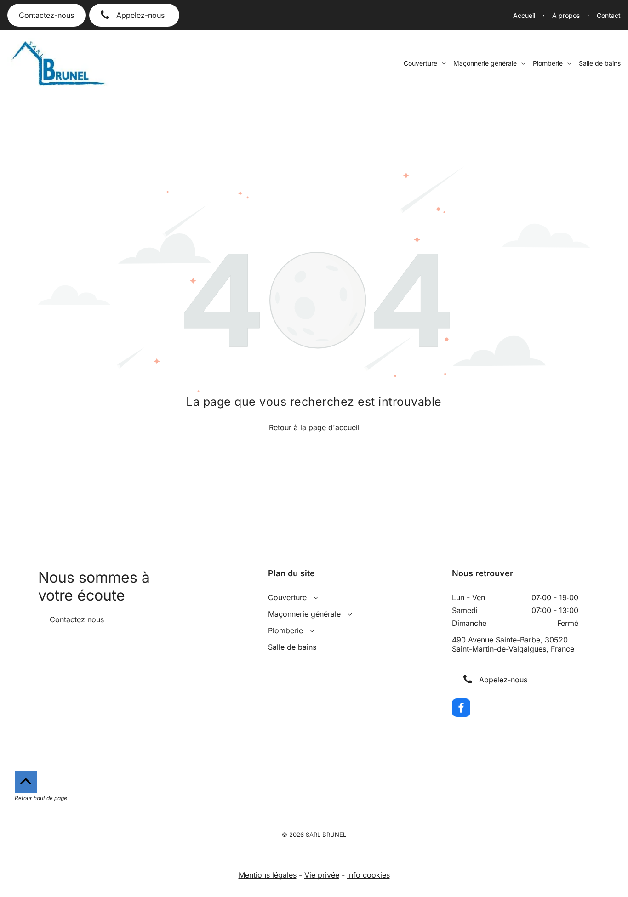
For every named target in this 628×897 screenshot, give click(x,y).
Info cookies (368, 875)
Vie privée (321, 875)
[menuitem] (529, 15)
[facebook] (461, 708)
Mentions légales (268, 875)
